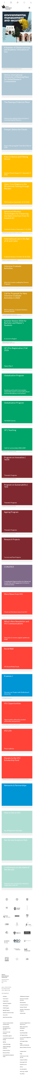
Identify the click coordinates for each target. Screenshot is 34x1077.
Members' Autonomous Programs (25, 1010)
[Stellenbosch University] (6, 941)
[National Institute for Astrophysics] (28, 924)
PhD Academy (23, 1002)
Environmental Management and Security (6, 1028)
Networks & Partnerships (8, 1012)
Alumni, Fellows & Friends (25, 1047)
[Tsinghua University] (6, 949)
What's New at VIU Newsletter (24, 1027)
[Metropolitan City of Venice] (17, 924)
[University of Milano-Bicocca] (7, 958)
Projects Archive (6, 1050)
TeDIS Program (6, 1008)
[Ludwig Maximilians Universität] (6, 924)
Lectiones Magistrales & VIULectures (25, 1023)
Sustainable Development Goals (8, 1055)
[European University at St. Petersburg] (6, 907)
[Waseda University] (27, 958)
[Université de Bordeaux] (17, 949)
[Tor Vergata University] (27, 940)
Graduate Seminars (24, 1004)
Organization (5, 1001)
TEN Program (5, 1005)
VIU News (22, 1030)
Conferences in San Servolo (24, 1056)
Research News (6, 1052)
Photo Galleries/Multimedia (24, 1044)
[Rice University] (17, 932)
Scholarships (22, 1013)
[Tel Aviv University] (17, 940)
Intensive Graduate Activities (24, 999)
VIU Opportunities (24, 1035)
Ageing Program (6, 1010)
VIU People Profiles (24, 1041)
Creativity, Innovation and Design (8, 1039)
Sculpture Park (23, 1051)
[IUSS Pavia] (6, 915)
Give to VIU (5, 1014)
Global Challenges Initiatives (7, 1047)
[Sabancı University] (27, 932)
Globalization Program (24, 996)
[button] (17, 27)
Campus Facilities (23, 1059)
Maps (21, 1053)
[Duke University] (27, 899)
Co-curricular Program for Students (25, 1038)
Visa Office (22, 1073)
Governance (5, 998)
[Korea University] (27, 916)
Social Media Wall (23, 1032)
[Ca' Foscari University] (17, 899)
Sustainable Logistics (7, 1035)
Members (5, 996)
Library (21, 1066)
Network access (23, 1064)
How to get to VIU (23, 1062)
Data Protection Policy (7, 1017)
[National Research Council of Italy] (6, 932)
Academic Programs (7, 1003)
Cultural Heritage (6, 1044)
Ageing (4, 1041)
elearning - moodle (24, 1071)
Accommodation (23, 1069)
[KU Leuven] (17, 916)
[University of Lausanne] (27, 949)
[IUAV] (27, 907)
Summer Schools (23, 1007)
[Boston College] (6, 899)
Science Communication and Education (8, 1023)
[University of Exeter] (17, 908)
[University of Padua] (17, 958)
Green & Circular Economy (6, 1032)
